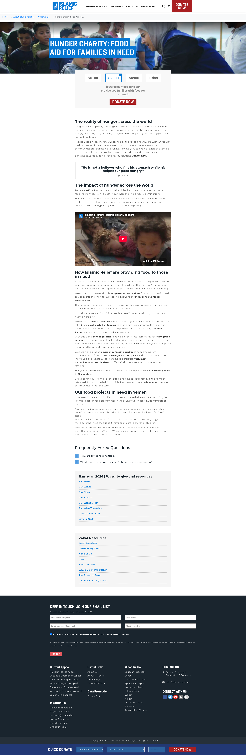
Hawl (81, 559)
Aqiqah (129, 699)
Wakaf (128, 695)
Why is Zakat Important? (93, 570)
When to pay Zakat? (90, 548)
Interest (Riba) (132, 691)
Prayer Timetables (59, 711)
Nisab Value (85, 553)
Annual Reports (96, 676)
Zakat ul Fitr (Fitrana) (136, 710)
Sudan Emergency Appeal (64, 683)
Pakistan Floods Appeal (62, 672)
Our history (94, 679)
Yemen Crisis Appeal (61, 695)
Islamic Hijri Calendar (61, 715)
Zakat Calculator (88, 543)
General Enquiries (175, 672)
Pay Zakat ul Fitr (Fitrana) (93, 580)
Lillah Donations (134, 702)
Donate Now (181, 6)
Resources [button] (147, 6)
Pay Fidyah (85, 492)
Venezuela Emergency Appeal (66, 691)
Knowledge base (59, 723)
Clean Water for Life (135, 679)
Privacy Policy (95, 696)
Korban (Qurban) (134, 687)
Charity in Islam (58, 727)
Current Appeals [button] (95, 6)
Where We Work (96, 683)
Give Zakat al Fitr (88, 503)
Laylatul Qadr (86, 519)
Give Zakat (85, 486)
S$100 (93, 78)
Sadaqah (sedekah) (135, 672)
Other (153, 78)
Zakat (128, 676)
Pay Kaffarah (86, 497)
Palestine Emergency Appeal (65, 679)
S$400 (134, 78)
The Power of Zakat (90, 575)
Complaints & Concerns (178, 675)
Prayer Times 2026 (90, 513)
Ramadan (84, 481)
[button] (169, 5)
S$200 (113, 78)
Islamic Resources (59, 719)
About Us (92, 672)
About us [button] (131, 6)
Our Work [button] (116, 6)
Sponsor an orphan (135, 683)
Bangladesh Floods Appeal (64, 687)
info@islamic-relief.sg (159, 642)
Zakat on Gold (87, 564)
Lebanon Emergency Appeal (65, 676)
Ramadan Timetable (90, 508)
